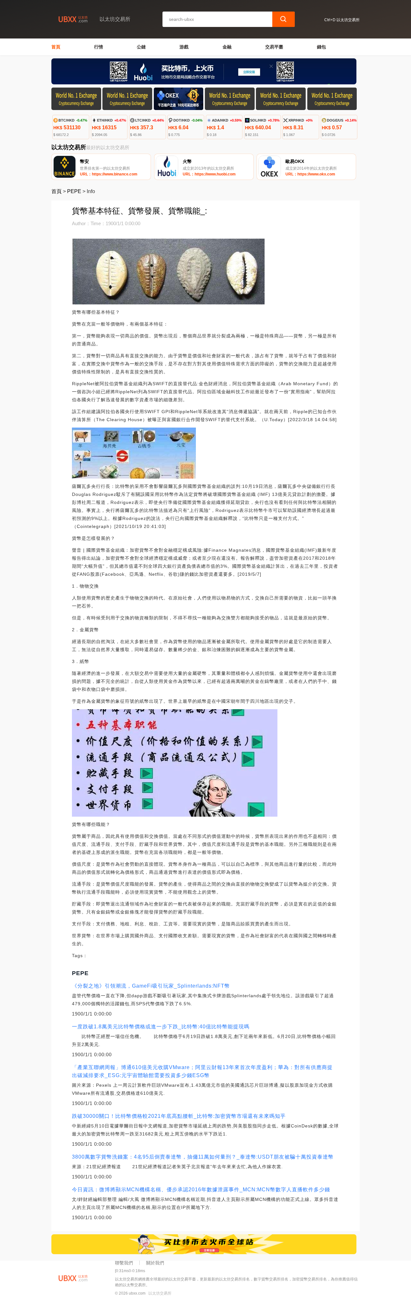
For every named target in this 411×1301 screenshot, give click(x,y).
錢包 (321, 47)
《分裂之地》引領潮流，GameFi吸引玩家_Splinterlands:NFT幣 (151, 986)
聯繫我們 (124, 1263)
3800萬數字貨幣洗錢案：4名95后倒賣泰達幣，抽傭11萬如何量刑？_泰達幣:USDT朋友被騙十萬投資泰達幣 (203, 1157)
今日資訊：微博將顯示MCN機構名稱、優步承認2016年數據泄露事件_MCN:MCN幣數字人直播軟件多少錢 (201, 1189)
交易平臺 (274, 47)
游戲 (183, 47)
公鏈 (141, 47)
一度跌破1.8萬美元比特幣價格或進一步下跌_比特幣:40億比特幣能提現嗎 (160, 1026)
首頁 (55, 47)
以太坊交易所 (159, 1293)
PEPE (74, 191)
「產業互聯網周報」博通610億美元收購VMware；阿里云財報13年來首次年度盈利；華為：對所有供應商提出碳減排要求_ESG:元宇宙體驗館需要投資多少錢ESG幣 (202, 1071)
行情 (98, 47)
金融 (227, 47)
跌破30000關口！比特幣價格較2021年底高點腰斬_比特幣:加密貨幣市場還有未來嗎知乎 (179, 1116)
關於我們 (155, 1263)
